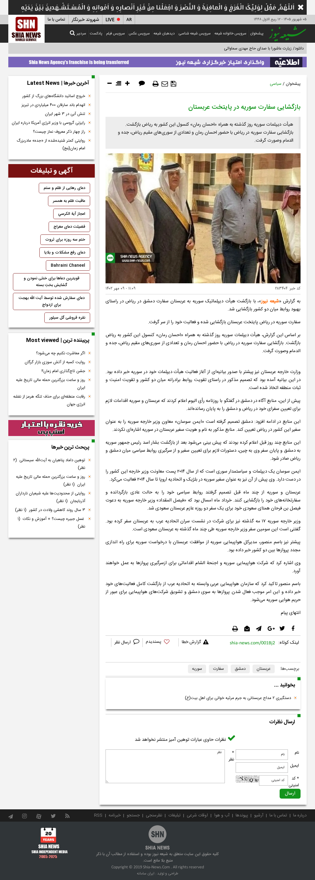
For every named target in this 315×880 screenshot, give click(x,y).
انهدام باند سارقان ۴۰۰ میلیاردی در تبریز (53, 105)
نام (297, 752)
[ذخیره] (173, 84)
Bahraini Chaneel (68, 265)
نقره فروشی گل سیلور (67, 317)
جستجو (133, 815)
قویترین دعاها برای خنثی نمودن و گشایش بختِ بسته (51, 282)
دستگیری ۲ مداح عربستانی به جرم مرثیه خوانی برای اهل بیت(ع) (238, 698)
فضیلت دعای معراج (69, 226)
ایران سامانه (145, 873)
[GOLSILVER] (51, 428)
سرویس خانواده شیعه (230, 33)
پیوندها (242, 815)
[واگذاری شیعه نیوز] (157, 60)
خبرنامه (115, 815)
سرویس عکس (139, 33)
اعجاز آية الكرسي (71, 213)
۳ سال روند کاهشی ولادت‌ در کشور (50, 510)
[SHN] (26, 29)
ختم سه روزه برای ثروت (65, 239)
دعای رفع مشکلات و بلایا (64, 252)
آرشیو (258, 815)
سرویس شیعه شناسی (194, 33)
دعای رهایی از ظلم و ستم (64, 188)
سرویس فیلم (115, 33)
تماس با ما (56, 19)
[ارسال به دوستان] (164, 84)
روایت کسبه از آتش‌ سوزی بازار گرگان (55, 362)
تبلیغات (174, 815)
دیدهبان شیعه (164, 33)
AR (129, 20)
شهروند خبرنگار (85, 20)
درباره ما (300, 815)
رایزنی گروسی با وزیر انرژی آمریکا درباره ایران (48, 123)
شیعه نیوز (270, 301)
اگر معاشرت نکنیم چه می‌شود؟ (60, 353)
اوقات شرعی (197, 815)
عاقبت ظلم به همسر (69, 201)
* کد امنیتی (294, 782)
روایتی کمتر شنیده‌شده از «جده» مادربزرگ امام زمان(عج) (51, 144)
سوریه (197, 669)
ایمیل (294, 765)
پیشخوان (257, 33)
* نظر (231, 756)
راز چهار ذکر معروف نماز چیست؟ (59, 131)
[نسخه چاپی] (156, 84)
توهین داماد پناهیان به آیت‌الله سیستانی (49, 464)
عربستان (264, 669)
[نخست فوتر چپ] (49, 842)
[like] (160, 642)
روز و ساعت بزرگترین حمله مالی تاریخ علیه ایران (50, 384)
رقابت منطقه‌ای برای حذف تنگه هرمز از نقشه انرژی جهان (49, 400)
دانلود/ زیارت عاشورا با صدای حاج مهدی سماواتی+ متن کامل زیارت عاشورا (243, 48)
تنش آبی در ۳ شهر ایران (65, 114)
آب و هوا (221, 815)
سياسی (275, 84)
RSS (98, 815)
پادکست (96, 33)
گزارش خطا (191, 642)
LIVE (110, 19)
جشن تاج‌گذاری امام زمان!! (62, 371)
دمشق (240, 669)
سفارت (218, 669)
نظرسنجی (154, 815)
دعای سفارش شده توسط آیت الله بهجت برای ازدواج (52, 301)
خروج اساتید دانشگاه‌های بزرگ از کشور (53, 96)
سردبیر (81, 33)
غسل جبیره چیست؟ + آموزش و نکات (51, 523)
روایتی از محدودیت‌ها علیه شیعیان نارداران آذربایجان (50, 497)
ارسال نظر (123, 642)
